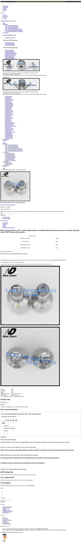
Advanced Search (7, 523)
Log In (4, 10)
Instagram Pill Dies (9, 117)
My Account (5, 6)
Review (4, 226)
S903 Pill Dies (8, 127)
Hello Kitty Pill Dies (9, 114)
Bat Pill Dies (8, 101)
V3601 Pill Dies (8, 134)
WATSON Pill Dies (9, 135)
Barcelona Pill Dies (9, 100)
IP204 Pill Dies (8, 115)
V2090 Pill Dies (8, 133)
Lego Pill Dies (8, 119)
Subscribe (2, 501)
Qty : (1, 212)
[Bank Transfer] (4, 539)
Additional (5, 224)
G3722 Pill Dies (8, 107)
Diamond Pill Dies (9, 103)
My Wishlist (5, 7)
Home (4, 168)
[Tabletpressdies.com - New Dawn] (8, 21)
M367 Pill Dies (8, 120)
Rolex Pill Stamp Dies (10, 44)
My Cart (4, 8)
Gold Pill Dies (8, 109)
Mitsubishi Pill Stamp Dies (11, 53)
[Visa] (4, 535)
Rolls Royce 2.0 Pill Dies (10, 126)
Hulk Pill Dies (8, 113)
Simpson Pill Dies (9, 128)
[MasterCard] (5, 537)
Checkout (5, 9)
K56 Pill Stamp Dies (9, 42)
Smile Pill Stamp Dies (10, 45)
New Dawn (11, 532)
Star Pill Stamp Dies (9, 56)
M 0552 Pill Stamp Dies (10, 52)
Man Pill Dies (8, 121)
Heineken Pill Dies (9, 111)
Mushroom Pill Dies (9, 122)
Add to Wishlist (6, 217)
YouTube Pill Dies (9, 138)
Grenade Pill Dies (9, 110)
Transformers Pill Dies (10, 132)
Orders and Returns (7, 520)
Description (5, 222)
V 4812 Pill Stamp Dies (10, 57)
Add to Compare (6, 218)
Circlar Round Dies (9, 50)
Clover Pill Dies (8, 102)
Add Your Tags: (3, 402)
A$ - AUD (5, 15)
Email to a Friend (4, 220)
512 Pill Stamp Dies (9, 51)
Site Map (5, 521)
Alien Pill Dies (8, 98)
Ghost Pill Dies (8, 108)
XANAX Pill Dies (9, 136)
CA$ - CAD (5, 16)
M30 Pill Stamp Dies (9, 58)
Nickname (6, 425)
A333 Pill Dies (8, 97)
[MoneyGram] (4, 541)
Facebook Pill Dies (9, 104)
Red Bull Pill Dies (9, 125)
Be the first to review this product (7, 204)
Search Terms (6, 522)
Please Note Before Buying (9, 227)
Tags (4, 225)
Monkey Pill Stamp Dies (10, 55)
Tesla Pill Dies (8, 131)
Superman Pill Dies (9, 129)
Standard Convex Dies (10, 37)
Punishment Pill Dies (9, 123)
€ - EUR (4, 17)
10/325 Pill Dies (8, 96)
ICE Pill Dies (8, 116)
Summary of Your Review (9, 428)
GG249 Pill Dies (8, 106)
